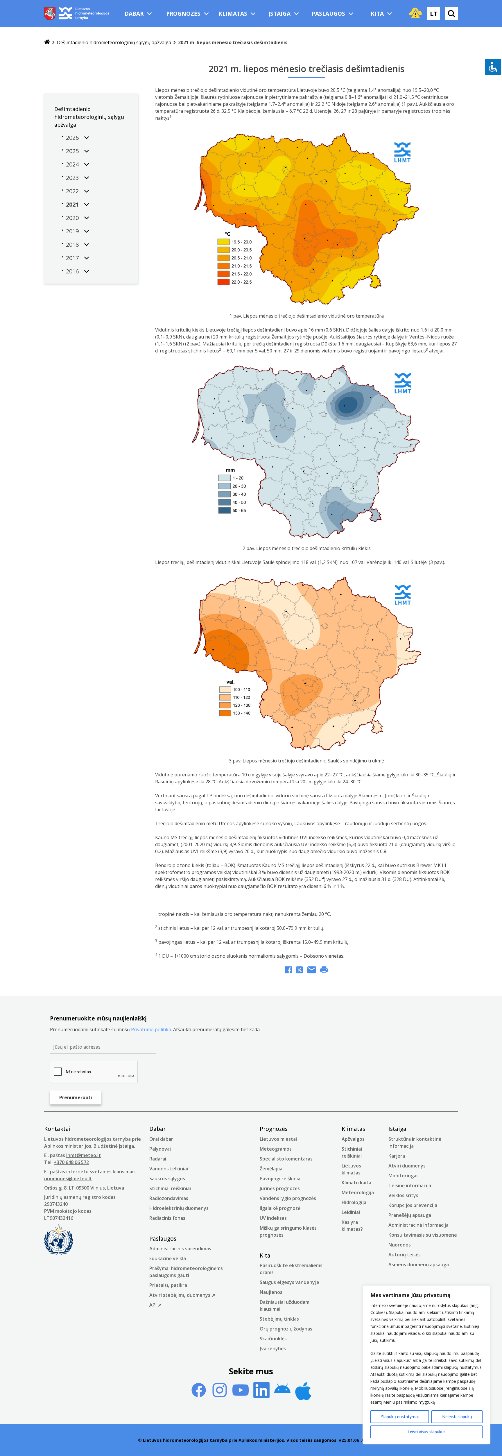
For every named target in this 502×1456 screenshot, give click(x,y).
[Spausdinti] (324, 970)
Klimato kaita (356, 1182)
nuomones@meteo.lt (68, 1178)
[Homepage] (47, 42)
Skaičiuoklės (273, 1338)
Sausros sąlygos (167, 1178)
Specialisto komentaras (286, 1159)
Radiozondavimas (168, 1198)
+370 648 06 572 (71, 1162)
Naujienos (271, 1292)
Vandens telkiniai (168, 1168)
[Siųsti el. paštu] (311, 970)
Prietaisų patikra (168, 1285)
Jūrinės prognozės (280, 1188)
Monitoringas (403, 1175)
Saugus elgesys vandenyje (289, 1282)
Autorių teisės (404, 1254)
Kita (377, 13)
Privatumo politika (151, 1029)
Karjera (396, 1156)
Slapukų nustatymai (400, 1416)
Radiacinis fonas (167, 1218)
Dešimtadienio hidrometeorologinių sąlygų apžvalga (114, 42)
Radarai (157, 1159)
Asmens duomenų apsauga (418, 1264)
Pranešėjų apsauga (409, 1215)
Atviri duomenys (407, 1166)
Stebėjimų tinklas (279, 1319)
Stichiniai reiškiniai (170, 1188)
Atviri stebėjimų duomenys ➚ (182, 1295)
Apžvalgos (353, 1139)
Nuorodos (399, 1245)
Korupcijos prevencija (412, 1205)
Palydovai (160, 1149)
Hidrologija (354, 1202)
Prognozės (183, 13)
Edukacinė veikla (167, 1258)
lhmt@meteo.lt (83, 1155)
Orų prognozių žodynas (286, 1329)
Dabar (134, 13)
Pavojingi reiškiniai (281, 1178)
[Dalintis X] (299, 970)
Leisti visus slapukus (427, 1431)
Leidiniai (351, 1212)
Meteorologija (358, 1192)
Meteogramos (276, 1149)
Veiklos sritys (403, 1195)
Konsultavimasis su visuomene (422, 1235)
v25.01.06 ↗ (351, 1440)
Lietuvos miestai (278, 1139)
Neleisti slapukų (457, 1416)
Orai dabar (161, 1139)
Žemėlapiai (272, 1168)
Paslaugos (328, 13)
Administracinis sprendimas (180, 1248)
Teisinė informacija (409, 1185)
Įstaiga (279, 13)
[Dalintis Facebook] (288, 970)
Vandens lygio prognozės (288, 1198)
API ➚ (155, 1305)
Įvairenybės (273, 1348)
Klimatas (232, 13)
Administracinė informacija (418, 1225)
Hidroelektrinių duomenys (179, 1208)
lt (434, 13)
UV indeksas (273, 1218)
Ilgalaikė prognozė (280, 1208)
